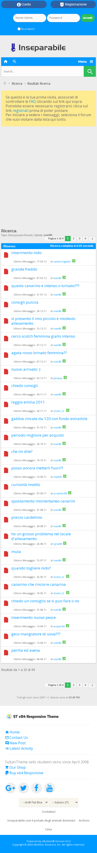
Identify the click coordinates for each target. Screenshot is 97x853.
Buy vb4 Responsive (24, 772)
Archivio (84, 820)
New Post (15, 742)
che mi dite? (21, 451)
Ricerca (17, 83)
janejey (57, 378)
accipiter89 (60, 493)
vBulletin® (48, 841)
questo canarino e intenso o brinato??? (45, 285)
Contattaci (48, 812)
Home (12, 732)
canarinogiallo (62, 261)
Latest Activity (19, 748)
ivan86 (57, 278)
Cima (48, 829)
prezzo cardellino (26, 517)
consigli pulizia (24, 302)
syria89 (57, 543)
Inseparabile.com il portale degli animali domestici (41, 820)
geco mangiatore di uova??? (35, 634)
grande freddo (24, 269)
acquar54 (59, 626)
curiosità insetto (25, 484)
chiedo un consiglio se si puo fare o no (45, 600)
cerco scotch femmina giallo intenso (43, 336)
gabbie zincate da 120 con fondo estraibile (49, 418)
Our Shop (15, 767)
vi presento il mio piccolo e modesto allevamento (43, 321)
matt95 (57, 476)
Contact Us (16, 737)
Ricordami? (28, 29)
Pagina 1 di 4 (56, 238)
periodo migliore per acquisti (37, 435)
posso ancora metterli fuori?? (37, 468)
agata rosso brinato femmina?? (39, 352)
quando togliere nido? (31, 568)
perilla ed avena (25, 650)
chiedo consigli (24, 385)
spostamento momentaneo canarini (43, 501)
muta (16, 551)
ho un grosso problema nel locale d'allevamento (41, 536)
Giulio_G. (59, 411)
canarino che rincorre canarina (38, 584)
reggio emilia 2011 (28, 402)
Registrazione (73, 4)
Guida (24, 4)
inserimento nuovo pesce (33, 617)
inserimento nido (26, 252)
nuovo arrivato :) (25, 369)
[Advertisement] (48, 176)
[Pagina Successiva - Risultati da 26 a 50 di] (92, 239)
